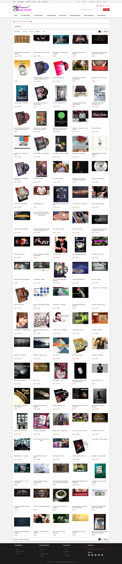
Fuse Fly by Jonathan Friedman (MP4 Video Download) (41, 254)
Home (14, 1)
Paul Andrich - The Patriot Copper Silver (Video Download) (79, 380)
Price (24, 31)
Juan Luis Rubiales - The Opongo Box (41, 153)
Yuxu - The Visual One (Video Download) (59, 532)
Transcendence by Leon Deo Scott (79, 456)
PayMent (42, 556)
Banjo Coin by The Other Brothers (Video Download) (21, 406)
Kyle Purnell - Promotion (77, 355)
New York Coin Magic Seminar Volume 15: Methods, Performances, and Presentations (41, 230)
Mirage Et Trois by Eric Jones (59, 405)
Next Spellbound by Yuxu (39, 203)
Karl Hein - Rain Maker (96, 128)
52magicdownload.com (59, 562)
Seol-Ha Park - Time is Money (20, 203)
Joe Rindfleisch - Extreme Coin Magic (61, 153)
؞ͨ (14, 77)
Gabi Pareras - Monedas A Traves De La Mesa (80, 128)
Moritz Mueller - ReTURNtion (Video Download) (60, 53)
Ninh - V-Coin (36, 380)
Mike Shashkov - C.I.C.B (58, 380)
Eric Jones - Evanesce (96, 279)
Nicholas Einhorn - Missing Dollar (21, 229)
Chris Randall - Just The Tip (97, 254)
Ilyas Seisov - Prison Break (19, 355)
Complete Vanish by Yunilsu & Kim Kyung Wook (99, 154)
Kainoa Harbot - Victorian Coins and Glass (60, 204)
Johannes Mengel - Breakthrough (21, 103)
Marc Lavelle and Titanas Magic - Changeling (60, 280)
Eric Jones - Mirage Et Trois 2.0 (59, 103)
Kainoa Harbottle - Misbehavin (20, 380)
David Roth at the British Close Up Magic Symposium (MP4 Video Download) (60, 129)
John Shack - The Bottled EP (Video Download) (41, 532)
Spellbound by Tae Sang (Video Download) (78, 532)
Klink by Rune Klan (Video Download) (21, 279)
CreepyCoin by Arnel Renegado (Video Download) (22, 532)
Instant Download (23, 21)
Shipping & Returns (44, 553)
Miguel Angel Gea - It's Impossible (21, 456)
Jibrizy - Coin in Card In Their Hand (79, 430)
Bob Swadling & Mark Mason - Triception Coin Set (98, 103)
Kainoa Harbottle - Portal (58, 456)
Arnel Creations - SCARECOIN (59, 304)
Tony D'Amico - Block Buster (39, 430)
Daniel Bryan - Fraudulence (97, 355)
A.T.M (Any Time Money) (58, 178)
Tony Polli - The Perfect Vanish (98, 304)
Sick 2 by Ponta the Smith (97, 380)
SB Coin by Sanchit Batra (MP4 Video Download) (22, 507)
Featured (28, 1)
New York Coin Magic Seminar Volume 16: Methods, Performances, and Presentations (22, 129)
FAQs (39, 1)
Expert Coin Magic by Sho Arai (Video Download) (80, 406)
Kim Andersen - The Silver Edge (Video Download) (79, 78)
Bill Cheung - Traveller (38, 178)
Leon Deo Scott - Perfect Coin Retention (98, 406)
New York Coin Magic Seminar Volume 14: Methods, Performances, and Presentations (41, 79)
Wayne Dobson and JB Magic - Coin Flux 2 (41, 330)
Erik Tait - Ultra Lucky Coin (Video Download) (60, 507)
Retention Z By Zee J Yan (19, 254)
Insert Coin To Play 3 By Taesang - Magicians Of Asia (41, 481)
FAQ (41, 551)
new (44, 31)
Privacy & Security (20, 551)
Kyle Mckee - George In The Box (40, 355)
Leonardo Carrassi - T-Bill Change (60, 330)
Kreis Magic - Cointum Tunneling (98, 456)
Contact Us (45, 1)
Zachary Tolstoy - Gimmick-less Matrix (21, 154)
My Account (91, 1)
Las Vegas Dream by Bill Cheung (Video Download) (79, 103)
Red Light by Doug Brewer (58, 77)
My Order (66, 553)
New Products (21, 1)
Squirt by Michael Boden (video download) (78, 305)
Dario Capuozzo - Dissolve (58, 229)
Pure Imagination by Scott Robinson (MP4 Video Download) (79, 507)
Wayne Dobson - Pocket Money (78, 153)
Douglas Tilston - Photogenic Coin (60, 430)
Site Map (18, 553)
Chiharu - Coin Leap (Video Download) (41, 506)
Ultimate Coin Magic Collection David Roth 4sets (22, 53)
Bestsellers (37, 31)
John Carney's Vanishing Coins (98, 178)
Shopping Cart (67, 556)
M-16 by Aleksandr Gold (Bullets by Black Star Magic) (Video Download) (60, 481)
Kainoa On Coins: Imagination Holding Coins (41, 305)
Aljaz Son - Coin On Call (77, 229)
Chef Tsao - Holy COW (18, 304)
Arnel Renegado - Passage (77, 330)
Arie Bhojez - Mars (57, 254)
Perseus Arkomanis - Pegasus (98, 203)
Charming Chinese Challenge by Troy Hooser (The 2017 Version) (99, 53)
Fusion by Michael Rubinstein (78, 279)
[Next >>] (106, 31)
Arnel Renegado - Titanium (39, 279)
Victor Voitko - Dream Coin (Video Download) (99, 481)
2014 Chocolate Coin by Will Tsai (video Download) (40, 103)
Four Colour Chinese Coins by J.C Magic (40, 456)
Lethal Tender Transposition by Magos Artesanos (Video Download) (100, 532)
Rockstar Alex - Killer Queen (20, 430)
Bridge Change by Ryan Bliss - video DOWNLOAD (80, 481)
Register (84, 1)
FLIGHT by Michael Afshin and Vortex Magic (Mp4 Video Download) (99, 229)
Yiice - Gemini (56, 355)
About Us (18, 549)
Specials (34, 1)
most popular (17, 31)
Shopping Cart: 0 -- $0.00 (104, 6)
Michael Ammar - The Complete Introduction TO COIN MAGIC (40, 128)
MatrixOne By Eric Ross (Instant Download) (40, 406)
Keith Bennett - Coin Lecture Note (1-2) (99, 78)
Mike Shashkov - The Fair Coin (98, 430)
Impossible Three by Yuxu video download (79, 53)
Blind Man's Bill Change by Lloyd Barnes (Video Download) (98, 507)
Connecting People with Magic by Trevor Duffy (21, 179)
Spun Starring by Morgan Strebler (79, 254)
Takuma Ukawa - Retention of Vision (41, 52)
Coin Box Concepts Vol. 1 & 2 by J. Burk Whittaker (21, 481)
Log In (78, 1)
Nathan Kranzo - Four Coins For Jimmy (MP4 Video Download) (78, 179)
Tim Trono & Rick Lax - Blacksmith (79, 203)
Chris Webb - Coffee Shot (97, 330)
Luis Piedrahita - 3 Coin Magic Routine (22, 330)
